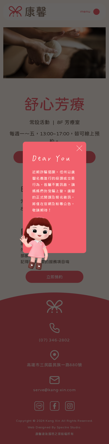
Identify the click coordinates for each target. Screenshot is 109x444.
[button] (79, 148)
